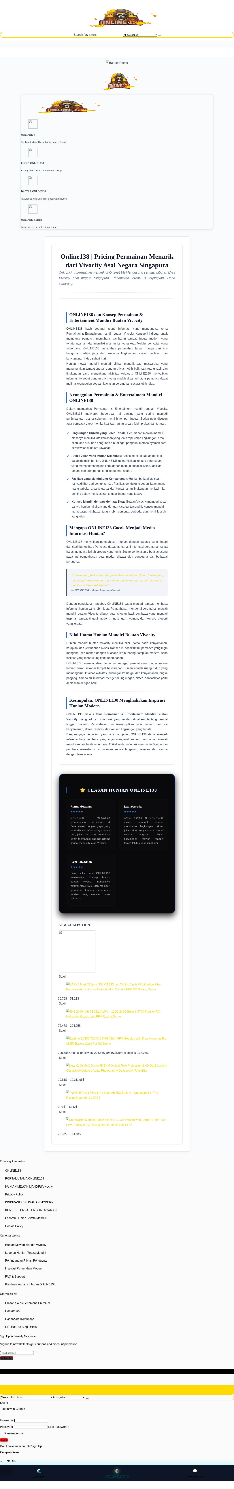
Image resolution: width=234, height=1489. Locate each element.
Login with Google (13, 1408)
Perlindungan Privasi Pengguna (26, 1260)
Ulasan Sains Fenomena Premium (27, 1303)
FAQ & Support (15, 1276)
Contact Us (12, 1311)
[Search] (159, 35)
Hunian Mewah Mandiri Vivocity (25, 1244)
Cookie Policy (14, 1226)
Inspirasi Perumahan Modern (24, 1268)
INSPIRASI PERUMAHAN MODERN (29, 1202)
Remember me (14, 1433)
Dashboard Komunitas (19, 1319)
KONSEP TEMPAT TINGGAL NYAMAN (31, 1210)
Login (4, 1440)
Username (7, 1420)
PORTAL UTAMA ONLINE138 (24, 1178)
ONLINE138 (13, 1170)
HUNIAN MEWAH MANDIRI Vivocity (29, 1186)
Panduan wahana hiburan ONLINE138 (30, 1284)
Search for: (81, 34)
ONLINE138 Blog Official (21, 1326)
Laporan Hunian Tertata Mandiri (25, 1218)
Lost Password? (58, 1427)
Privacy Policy (14, 1194)
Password (6, 1427)
